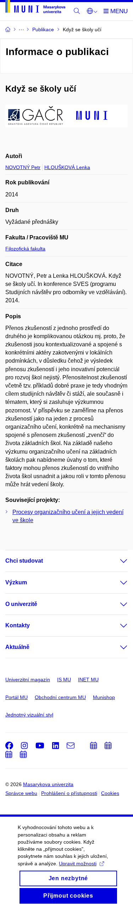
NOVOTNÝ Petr (22, 167)
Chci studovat (24, 561)
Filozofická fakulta (25, 248)
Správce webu (21, 793)
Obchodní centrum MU (60, 697)
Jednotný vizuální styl (29, 715)
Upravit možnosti (77, 863)
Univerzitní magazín (27, 679)
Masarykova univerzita (48, 784)
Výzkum (16, 582)
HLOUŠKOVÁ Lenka (67, 167)
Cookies (110, 793)
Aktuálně (17, 647)
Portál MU (16, 697)
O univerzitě (21, 604)
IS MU (64, 679)
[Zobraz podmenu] (116, 561)
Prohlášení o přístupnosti (69, 793)
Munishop (104, 697)
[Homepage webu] (35, 7)
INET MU (88, 679)
